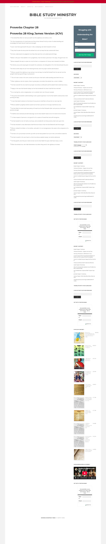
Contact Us (30, 6)
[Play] (75, 478)
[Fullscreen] (94, 478)
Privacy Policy (49, 6)
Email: (76, 47)
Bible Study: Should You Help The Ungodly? (62, 1)
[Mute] (92, 478)
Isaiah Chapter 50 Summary (79, 101)
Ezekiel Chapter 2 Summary (79, 85)
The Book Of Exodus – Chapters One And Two (83, 87)
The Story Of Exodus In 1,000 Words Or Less (83, 89)
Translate (83, 146)
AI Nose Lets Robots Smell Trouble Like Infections (84, 99)
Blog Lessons (38, 6)
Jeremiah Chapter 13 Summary (80, 110)
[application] (85, 473)
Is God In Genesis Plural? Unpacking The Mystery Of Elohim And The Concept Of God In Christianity (84, 92)
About (22, 6)
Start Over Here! (14, 6)
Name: (76, 41)
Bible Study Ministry (53, 15)
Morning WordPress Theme (48, 517)
